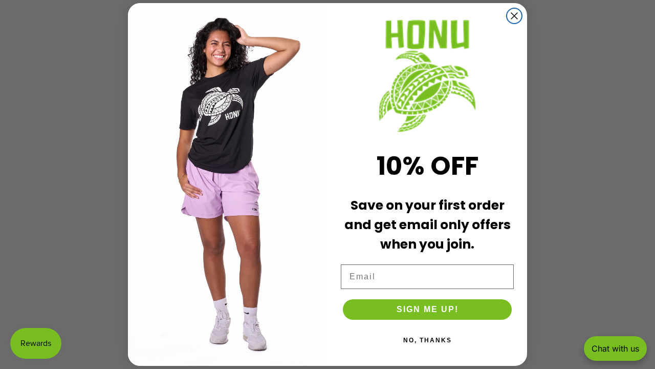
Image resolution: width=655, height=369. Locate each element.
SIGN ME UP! (427, 309)
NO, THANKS (427, 340)
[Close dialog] (514, 16)
